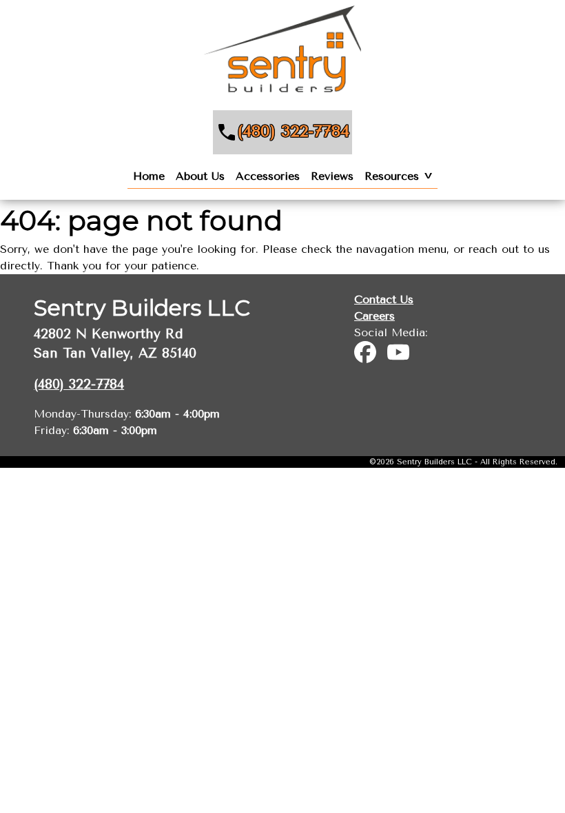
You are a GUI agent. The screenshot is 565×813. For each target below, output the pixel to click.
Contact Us (383, 299)
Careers (374, 315)
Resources (391, 176)
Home (149, 176)
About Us (200, 176)
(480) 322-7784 (293, 131)
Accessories (268, 176)
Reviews (332, 176)
